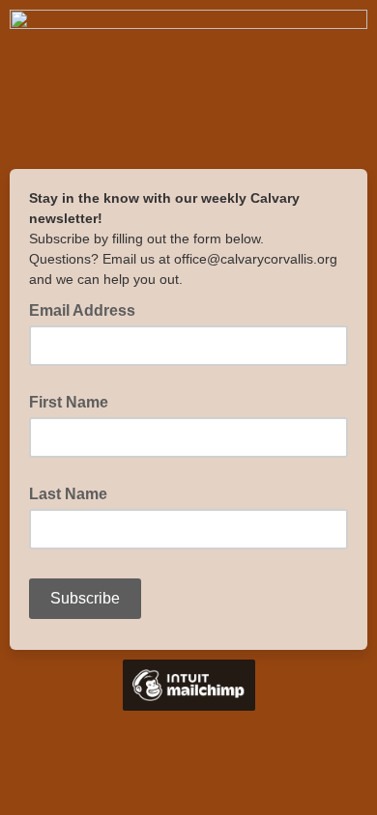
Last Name (68, 494)
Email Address (88, 309)
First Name (68, 402)
